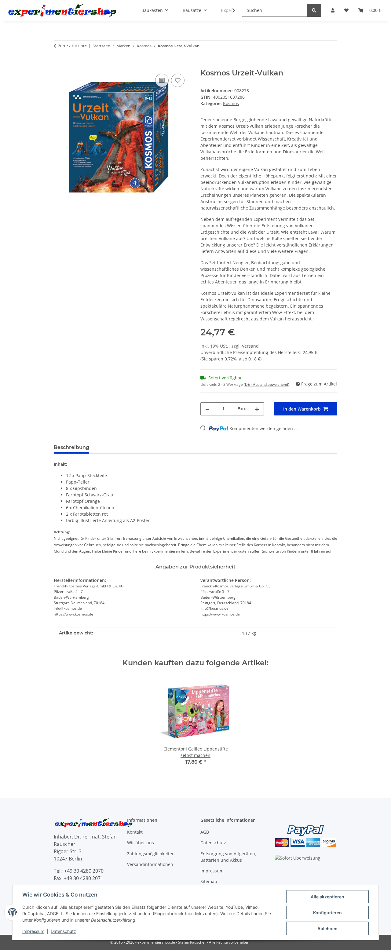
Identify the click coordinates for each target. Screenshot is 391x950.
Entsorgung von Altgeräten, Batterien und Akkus (228, 857)
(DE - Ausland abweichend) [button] (266, 384)
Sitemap (208, 881)
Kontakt (135, 832)
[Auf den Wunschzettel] (178, 80)
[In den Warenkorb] (59, 65)
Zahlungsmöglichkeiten (151, 854)
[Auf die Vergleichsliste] (162, 80)
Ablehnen (327, 928)
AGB (204, 832)
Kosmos (231, 103)
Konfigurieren (327, 912)
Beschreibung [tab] (71, 447)
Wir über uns (140, 843)
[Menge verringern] (207, 409)
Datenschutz (63, 931)
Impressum (33, 931)
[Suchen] (314, 10)
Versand (250, 346)
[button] (229, 10)
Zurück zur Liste (72, 46)
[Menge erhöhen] (257, 409)
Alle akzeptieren (327, 896)
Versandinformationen (150, 864)
